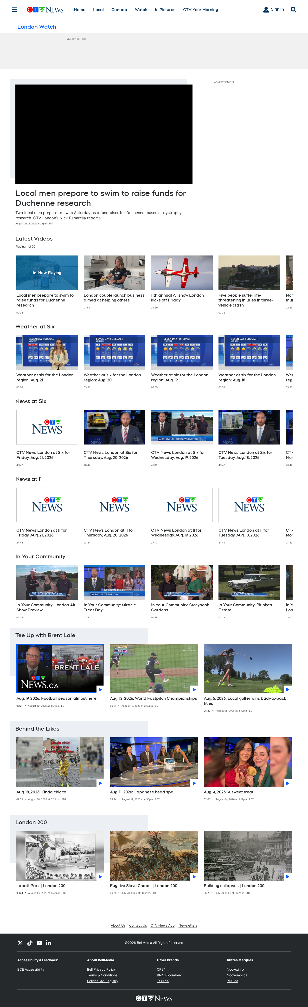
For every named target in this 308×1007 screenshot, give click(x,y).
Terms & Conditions (102, 975)
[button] (283, 285)
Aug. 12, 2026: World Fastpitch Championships (153, 698)
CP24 (161, 969)
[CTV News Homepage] (45, 10)
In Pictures (165, 9)
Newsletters (188, 925)
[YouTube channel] (39, 943)
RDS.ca (232, 981)
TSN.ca (163, 981)
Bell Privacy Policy (101, 969)
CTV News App (163, 925)
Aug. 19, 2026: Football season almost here (56, 698)
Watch (141, 9)
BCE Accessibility (30, 969)
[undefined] (47, 284)
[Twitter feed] (20, 943)
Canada (119, 9)
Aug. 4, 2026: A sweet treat (228, 792)
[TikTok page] (30, 943)
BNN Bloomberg (169, 975)
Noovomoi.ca (237, 975)
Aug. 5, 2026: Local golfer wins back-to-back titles (245, 701)
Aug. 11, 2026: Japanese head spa (141, 792)
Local (98, 9)
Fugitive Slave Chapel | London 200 (143, 885)
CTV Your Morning (200, 9)
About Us (118, 925)
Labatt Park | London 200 (40, 885)
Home (79, 9)
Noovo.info (235, 969)
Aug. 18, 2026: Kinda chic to (41, 792)
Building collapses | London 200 (234, 885)
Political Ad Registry (102, 981)
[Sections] (14, 9)
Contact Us (138, 925)
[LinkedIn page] (49, 943)
